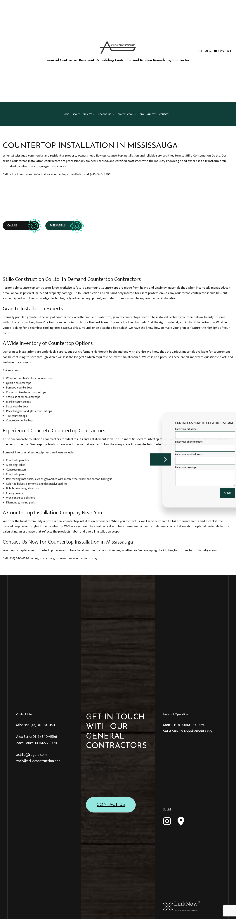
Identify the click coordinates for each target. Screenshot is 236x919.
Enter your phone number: (172, 442)
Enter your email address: (172, 454)
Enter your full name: (169, 429)
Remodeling (104, 114)
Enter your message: (169, 467)
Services (87, 114)
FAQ (142, 114)
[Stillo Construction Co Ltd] (118, 47)
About (76, 114)
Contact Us (111, 805)
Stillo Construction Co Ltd (77, 56)
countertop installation (123, 155)
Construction (125, 114)
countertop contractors (35, 287)
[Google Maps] (181, 821)
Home (66, 114)
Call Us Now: (214, 51)
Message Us (58, 225)
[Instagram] (167, 821)
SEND (210, 493)
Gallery (151, 114)
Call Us (12, 225)
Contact (163, 114)
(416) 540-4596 (45, 737)
